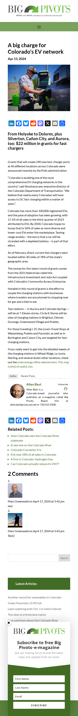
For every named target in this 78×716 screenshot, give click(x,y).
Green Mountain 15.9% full (25, 603)
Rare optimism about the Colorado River (33, 620)
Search (64, 558)
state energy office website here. (37, 362)
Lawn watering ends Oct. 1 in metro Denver (34, 608)
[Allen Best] (18, 398)
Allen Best (33, 384)
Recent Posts (28, 376)
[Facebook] (65, 388)
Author (13, 376)
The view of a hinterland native (27, 614)
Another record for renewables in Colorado (34, 597)
